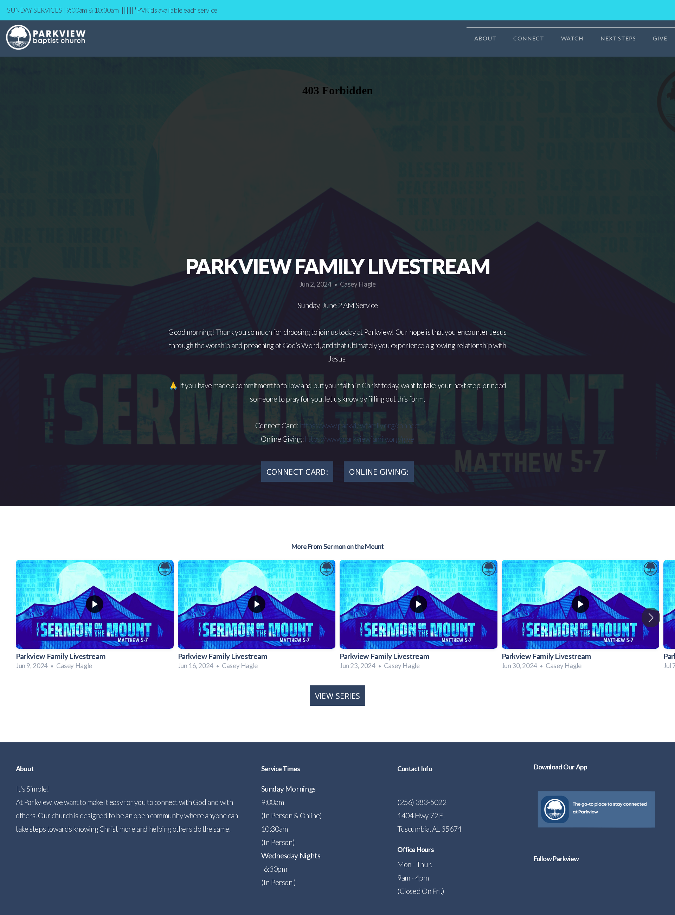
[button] (651, 617)
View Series (337, 695)
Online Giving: (379, 471)
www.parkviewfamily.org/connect (370, 425)
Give (660, 38)
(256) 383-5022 (421, 802)
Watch (573, 38)
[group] (95, 617)
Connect (529, 38)
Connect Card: (297, 471)
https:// (310, 425)
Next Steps (619, 38)
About (486, 38)
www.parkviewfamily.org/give (370, 438)
